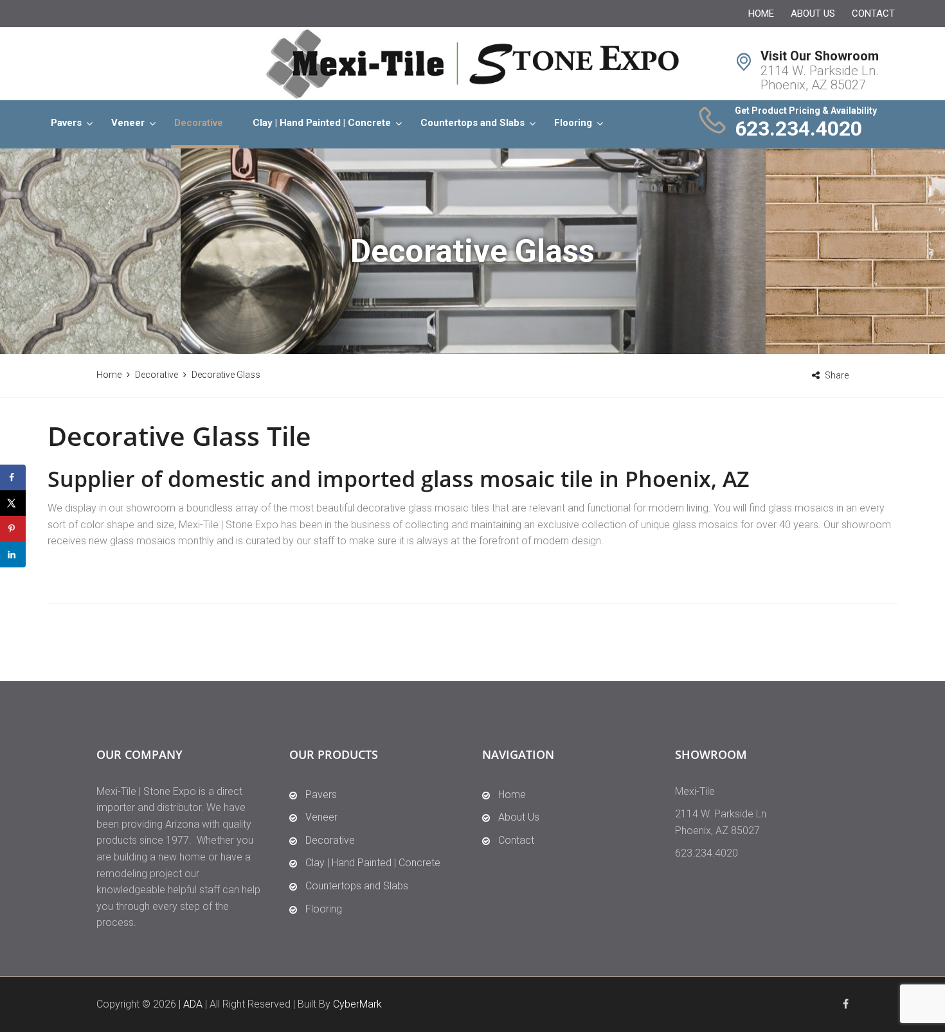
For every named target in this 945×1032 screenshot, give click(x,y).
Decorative (198, 123)
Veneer (128, 123)
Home (761, 13)
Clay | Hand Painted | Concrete (322, 123)
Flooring (573, 123)
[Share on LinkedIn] (13, 554)
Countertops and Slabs (472, 123)
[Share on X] (13, 503)
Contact (873, 13)
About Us (813, 13)
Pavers (66, 123)
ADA (193, 1004)
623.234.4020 (798, 128)
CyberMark (357, 1004)
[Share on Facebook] (13, 477)
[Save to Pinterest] (13, 529)
